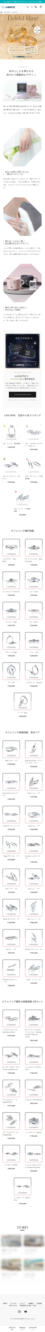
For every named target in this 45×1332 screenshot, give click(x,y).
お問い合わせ (13, 1305)
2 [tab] (24, 61)
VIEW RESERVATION (22, 394)
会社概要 (39, 1303)
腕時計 (5, 1303)
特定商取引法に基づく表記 (28, 1305)
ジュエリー (22, 1303)
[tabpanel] (22, 36)
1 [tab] (21, 61)
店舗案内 (31, 1303)
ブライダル (7, 12)
